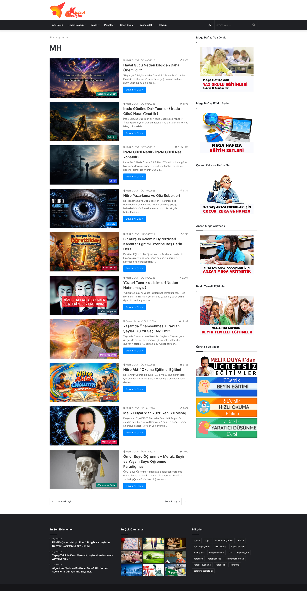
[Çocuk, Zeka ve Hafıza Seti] (226, 194)
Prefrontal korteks (235, 558)
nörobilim (198, 558)
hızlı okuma (220, 546)
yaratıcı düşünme (202, 564)
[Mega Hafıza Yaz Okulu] (226, 69)
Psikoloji (108, 25)
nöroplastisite (214, 558)
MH (230, 552)
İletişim (163, 25)
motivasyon (243, 552)
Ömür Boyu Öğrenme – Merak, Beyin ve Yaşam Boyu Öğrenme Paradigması (154, 461)
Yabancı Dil (146, 25)
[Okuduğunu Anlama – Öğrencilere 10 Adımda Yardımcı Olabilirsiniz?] (175, 557)
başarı (197, 540)
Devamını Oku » (134, 89)
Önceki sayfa (65, 501)
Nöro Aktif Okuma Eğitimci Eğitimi (152, 369)
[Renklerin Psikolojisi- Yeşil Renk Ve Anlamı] (153, 557)
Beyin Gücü (126, 25)
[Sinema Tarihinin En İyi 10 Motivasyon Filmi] (175, 570)
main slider (199, 552)
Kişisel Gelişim (76, 25)
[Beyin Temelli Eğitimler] (226, 315)
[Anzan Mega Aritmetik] (226, 254)
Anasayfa (57, 37)
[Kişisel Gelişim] (67, 10)
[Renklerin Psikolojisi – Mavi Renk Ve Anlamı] (131, 570)
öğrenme (234, 564)
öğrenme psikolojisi (203, 570)
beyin (207, 540)
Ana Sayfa (57, 25)
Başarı (94, 25)
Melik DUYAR (132, 60)
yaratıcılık (220, 564)
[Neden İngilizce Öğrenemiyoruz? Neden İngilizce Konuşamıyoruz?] (153, 570)
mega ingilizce (216, 552)
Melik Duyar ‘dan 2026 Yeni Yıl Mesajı (155, 413)
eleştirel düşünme (224, 540)
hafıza (241, 540)
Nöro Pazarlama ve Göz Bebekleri (151, 195)
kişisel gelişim (238, 546)
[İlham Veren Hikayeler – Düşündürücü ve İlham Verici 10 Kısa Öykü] (175, 543)
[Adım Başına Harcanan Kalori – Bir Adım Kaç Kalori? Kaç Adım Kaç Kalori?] (153, 543)
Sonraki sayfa (172, 501)
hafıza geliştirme (202, 546)
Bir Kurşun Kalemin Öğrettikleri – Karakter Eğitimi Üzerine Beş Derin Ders (152, 244)
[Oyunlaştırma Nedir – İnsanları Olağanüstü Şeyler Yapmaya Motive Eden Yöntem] (131, 557)
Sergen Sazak (133, 321)
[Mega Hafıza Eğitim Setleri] (226, 133)
